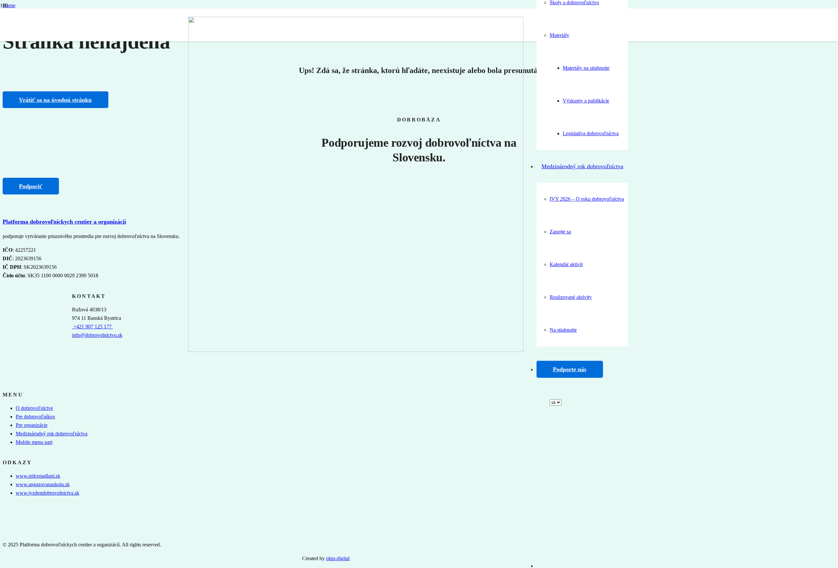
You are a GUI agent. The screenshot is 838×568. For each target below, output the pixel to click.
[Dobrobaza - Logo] (355, 350)
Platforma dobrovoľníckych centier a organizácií (64, 221)
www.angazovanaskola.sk (43, 484)
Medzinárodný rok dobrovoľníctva (51, 433)
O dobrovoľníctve (34, 408)
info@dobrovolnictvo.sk (97, 335)
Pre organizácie (31, 425)
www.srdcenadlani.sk (38, 476)
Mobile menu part (34, 442)
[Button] (541, 435)
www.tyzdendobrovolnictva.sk (47, 493)
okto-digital (338, 558)
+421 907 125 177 (92, 326)
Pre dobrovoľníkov (35, 416)
